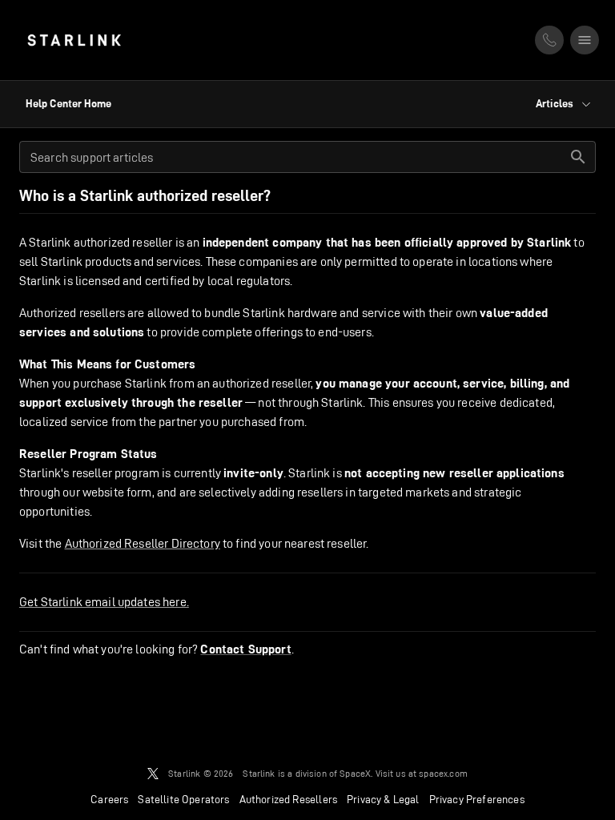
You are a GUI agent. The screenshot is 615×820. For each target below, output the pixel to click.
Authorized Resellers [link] (288, 799)
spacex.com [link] (443, 773)
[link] (74, 40)
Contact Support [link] (245, 649)
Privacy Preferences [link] (477, 799)
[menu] (584, 40)
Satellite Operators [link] (183, 799)
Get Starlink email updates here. (104, 602)
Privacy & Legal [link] (383, 799)
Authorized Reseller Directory (142, 543)
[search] (578, 157)
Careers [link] (109, 799)
